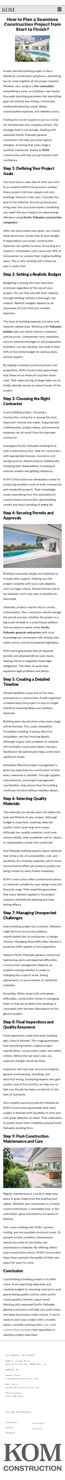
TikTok (9, 1427)
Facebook (10, 1432)
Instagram (11, 1422)
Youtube (36, 1428)
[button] (59, 10)
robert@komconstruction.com (21, 1378)
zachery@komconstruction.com (22, 1387)
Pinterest (38, 1423)
